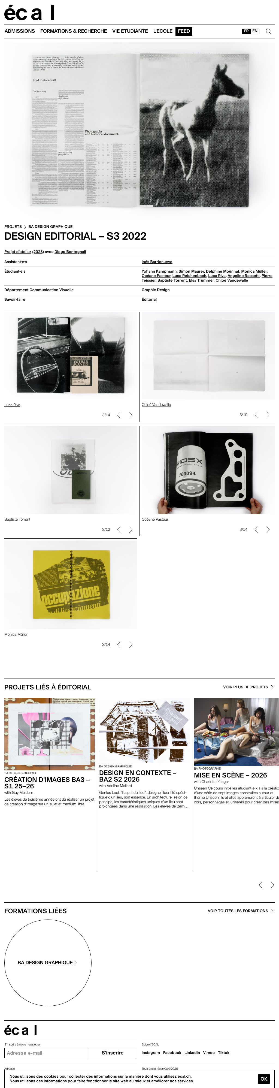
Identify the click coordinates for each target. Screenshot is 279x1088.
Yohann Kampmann (159, 271)
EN (254, 31)
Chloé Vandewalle (232, 280)
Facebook (172, 1053)
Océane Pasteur (156, 276)
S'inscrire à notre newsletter (22, 1044)
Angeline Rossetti (244, 276)
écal (20, 1030)
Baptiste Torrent (172, 280)
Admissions (20, 31)
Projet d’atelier (17, 252)
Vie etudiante (130, 31)
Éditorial (149, 299)
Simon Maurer (191, 271)
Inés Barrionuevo (157, 262)
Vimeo (209, 1053)
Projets (13, 227)
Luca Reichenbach (189, 276)
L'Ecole (162, 31)
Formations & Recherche (73, 31)
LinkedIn (192, 1053)
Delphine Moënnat (222, 271)
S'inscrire (112, 1053)
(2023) (38, 252)
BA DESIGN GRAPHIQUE (50, 227)
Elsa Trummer (201, 280)
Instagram (151, 1053)
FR (246, 31)
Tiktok (223, 1053)
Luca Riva (217, 276)
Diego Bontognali (70, 252)
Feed (184, 31)
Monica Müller (254, 271)
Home (29, 12)
